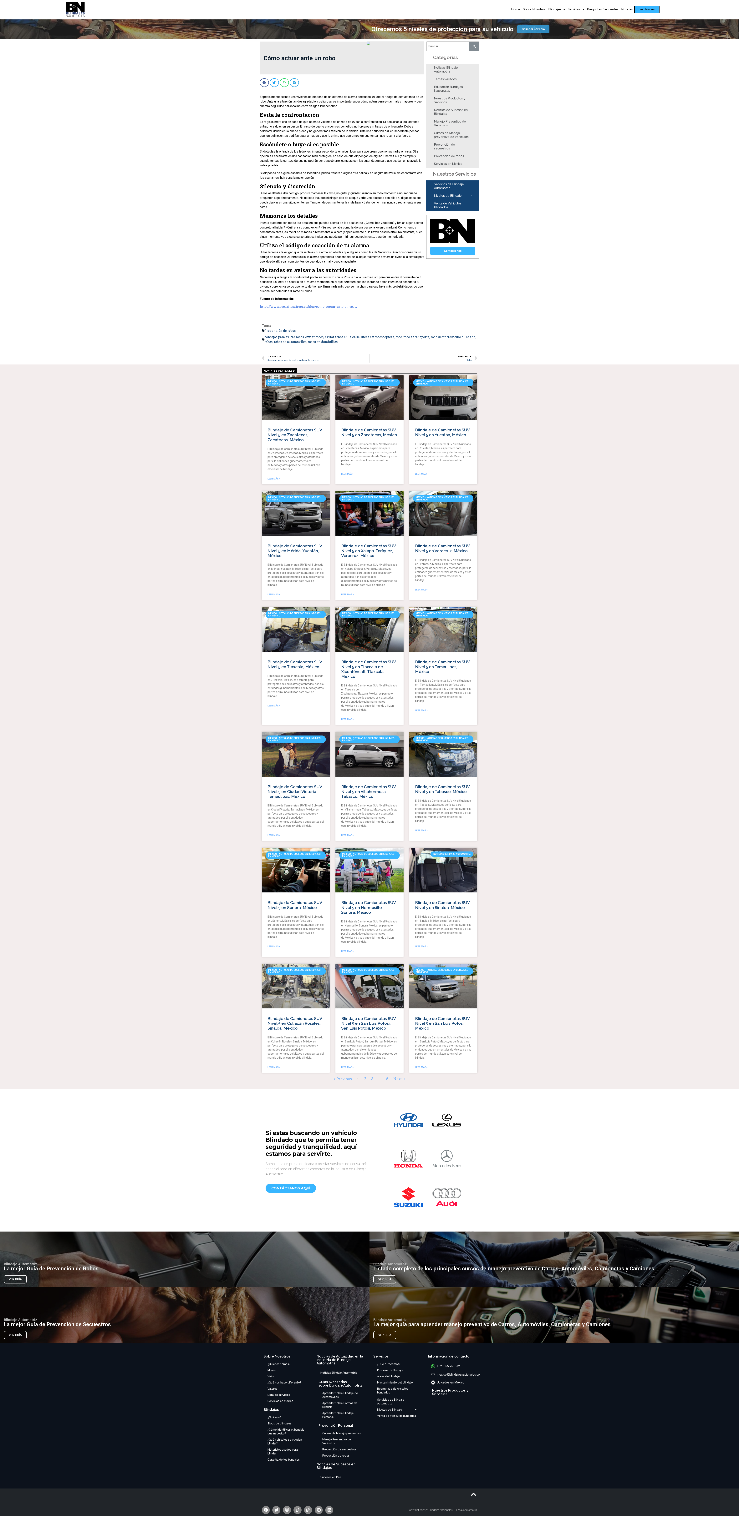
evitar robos (314, 337)
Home (515, 9)
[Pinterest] (319, 1510)
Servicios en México (448, 164)
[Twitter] (276, 1510)
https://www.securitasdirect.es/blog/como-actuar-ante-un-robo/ (308, 306)
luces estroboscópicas (377, 337)
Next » (399, 1078)
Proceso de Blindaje (390, 1370)
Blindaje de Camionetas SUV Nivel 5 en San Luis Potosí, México (442, 1023)
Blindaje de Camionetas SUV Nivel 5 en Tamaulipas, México (442, 667)
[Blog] (308, 1510)
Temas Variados (445, 79)
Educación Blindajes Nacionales (448, 89)
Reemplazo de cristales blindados (392, 1390)
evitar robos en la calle (342, 337)
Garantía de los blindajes (284, 1459)
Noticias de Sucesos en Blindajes (451, 112)
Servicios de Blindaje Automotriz (449, 186)
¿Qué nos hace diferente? (284, 1382)
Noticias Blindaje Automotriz (446, 69)
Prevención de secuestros (444, 146)
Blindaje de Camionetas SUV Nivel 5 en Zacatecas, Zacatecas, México (295, 435)
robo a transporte (416, 337)
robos (268, 342)
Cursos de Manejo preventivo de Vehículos (451, 135)
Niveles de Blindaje (448, 196)
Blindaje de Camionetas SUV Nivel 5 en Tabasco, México (442, 789)
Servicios (574, 9)
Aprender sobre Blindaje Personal (338, 1415)
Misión (272, 1370)
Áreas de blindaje (388, 1376)
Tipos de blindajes (279, 1423)
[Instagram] (287, 1510)
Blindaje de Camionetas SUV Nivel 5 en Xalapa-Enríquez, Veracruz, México (368, 551)
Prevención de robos (449, 156)
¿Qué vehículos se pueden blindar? (285, 1441)
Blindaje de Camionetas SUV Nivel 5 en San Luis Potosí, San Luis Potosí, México (368, 1023)
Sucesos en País (330, 1477)
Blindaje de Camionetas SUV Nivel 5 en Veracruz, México (442, 548)
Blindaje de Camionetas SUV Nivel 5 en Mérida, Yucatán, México (295, 551)
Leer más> (274, 478)
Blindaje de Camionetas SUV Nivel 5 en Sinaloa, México (442, 905)
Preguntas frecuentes (603, 9)
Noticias (627, 9)
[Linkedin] (329, 1510)
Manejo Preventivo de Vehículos (450, 123)
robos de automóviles (290, 342)
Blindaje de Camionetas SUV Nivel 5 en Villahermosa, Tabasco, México (368, 791)
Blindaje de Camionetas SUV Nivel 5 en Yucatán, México (442, 432)
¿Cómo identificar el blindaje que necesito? (286, 1431)
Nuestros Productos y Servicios (449, 100)
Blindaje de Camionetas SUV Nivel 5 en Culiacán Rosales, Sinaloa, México (295, 1023)
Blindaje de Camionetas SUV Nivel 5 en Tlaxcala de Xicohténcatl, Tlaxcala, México (368, 669)
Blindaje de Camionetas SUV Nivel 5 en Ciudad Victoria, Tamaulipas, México (295, 791)
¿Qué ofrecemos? (388, 1364)
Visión (271, 1376)
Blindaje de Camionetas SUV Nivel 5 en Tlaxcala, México (295, 664)
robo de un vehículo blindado (453, 337)
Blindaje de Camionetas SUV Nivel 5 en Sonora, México (295, 905)
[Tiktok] (297, 1510)
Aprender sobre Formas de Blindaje (339, 1405)
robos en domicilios (323, 342)
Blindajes (554, 9)
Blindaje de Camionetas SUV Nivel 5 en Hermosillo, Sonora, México (368, 907)
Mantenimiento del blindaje (395, 1382)
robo (398, 337)
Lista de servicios (279, 1394)
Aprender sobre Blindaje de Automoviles (340, 1395)
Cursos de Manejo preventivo (341, 1433)
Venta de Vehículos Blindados (447, 205)
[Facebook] (266, 1510)
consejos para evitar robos (284, 337)
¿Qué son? (274, 1417)
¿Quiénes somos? (279, 1364)
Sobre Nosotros (534, 9)
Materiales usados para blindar (283, 1451)
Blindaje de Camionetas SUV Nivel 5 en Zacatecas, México (369, 432)
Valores (272, 1388)
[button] (647, 9)
